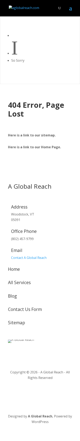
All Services (19, 282)
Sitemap (16, 322)
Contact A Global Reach (29, 257)
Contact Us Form (25, 309)
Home (14, 269)
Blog (12, 296)
